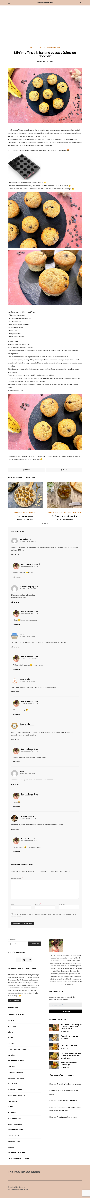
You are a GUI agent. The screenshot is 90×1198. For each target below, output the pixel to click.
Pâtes (10, 1107)
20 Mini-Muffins (42, 150)
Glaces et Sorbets (16, 1078)
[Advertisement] (45, 26)
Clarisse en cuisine (27, 816)
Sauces (11, 1147)
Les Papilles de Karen (45, 3)
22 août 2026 (68, 520)
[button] (43, 523)
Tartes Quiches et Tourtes (20, 1158)
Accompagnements (16, 1015)
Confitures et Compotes (57, 512)
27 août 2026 (65, 1031)
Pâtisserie (18, 512)
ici (42, 182)
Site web (62, 904)
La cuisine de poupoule (29, 587)
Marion (22, 634)
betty (22, 771)
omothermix (25, 679)
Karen (51, 61)
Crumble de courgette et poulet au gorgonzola (71, 1054)
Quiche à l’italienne (69, 1045)
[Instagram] (24, 960)
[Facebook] (18, 960)
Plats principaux (15, 1118)
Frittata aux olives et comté (67, 1117)
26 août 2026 (28, 520)
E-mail (38, 904)
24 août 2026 (65, 1058)
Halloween (12, 1084)
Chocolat (33, 47)
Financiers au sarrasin (25, 516)
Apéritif (11, 1020)
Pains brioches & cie (16, 1095)
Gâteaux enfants (15, 1072)
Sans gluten (13, 1135)
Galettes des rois (16, 1061)
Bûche (10, 1032)
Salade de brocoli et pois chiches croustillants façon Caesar (71, 1027)
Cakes (10, 1038)
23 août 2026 (65, 1067)
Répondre (15, 554)
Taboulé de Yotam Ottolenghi (68, 1064)
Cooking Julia (25, 724)
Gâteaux (42, 47)
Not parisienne (25, 539)
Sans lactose (14, 1141)
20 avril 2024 (41, 61)
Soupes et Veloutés (16, 1153)
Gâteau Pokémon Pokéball (67, 1100)
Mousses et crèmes (16, 1089)
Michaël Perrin (22, 1190)
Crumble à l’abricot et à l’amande (69, 1084)
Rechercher (12, 940)
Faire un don (14, 1000)
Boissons (12, 1026)
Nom (13, 904)
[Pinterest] (29, 960)
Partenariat (13, 1101)
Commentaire (16, 878)
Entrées (11, 1055)
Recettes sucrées (53, 47)
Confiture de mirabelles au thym (65, 516)
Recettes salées (15, 1124)
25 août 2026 (65, 1048)
